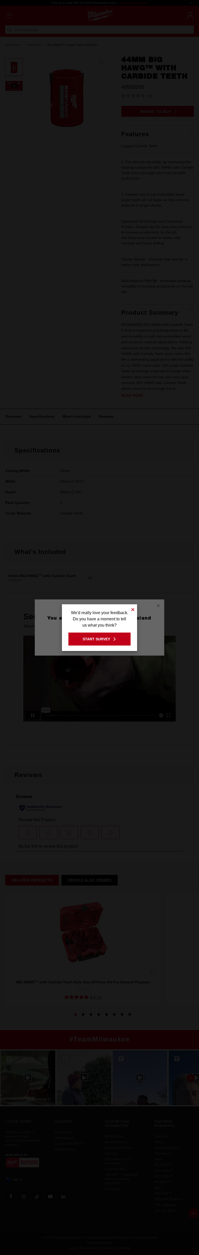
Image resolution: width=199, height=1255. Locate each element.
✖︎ (133, 608)
